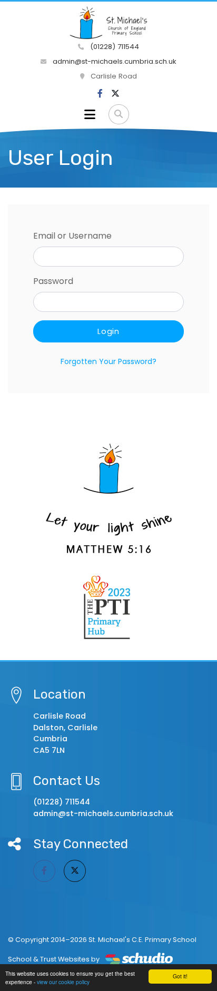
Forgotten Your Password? (108, 361)
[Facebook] (100, 93)
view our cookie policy (63, 982)
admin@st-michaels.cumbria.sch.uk (113, 61)
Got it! (180, 976)
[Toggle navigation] (90, 114)
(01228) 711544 (113, 47)
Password (53, 281)
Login (108, 331)
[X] (115, 93)
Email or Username (72, 236)
